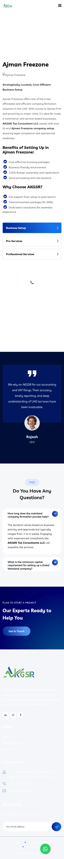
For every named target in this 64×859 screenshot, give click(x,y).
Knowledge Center (14, 743)
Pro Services (14, 241)
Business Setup (16, 228)
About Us (8, 749)
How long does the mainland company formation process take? (28, 515)
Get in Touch (16, 631)
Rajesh (32, 437)
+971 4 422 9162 (32, 317)
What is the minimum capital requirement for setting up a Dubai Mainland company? (28, 564)
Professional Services (20, 254)
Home (21, 30)
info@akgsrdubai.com (22, 790)
